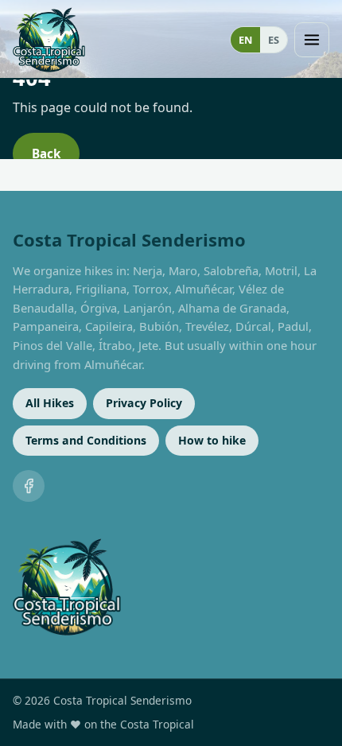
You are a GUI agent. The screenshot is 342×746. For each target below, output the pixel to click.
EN (245, 40)
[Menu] (311, 39)
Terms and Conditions (85, 440)
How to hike (212, 440)
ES (273, 40)
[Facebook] (29, 486)
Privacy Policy (144, 402)
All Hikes (49, 402)
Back (46, 153)
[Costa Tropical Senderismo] (49, 40)
